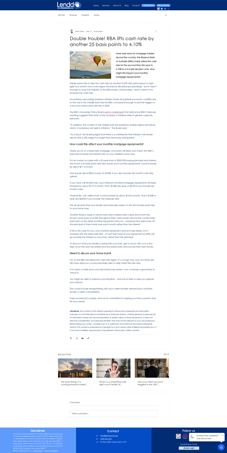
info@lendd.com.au (109, 435)
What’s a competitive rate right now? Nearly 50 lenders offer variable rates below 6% (113, 383)
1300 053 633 (106, 438)
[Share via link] (88, 338)
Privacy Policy (38, 451)
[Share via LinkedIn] (82, 338)
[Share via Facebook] (71, 338)
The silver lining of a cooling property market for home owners (75, 383)
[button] (166, 15)
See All (166, 354)
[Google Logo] (158, 8)
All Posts (61, 15)
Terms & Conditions (51, 451)
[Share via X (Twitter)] (77, 338)
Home (96, 15)
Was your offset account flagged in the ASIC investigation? (150, 383)
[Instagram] (168, 8)
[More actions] (155, 31)
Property (85, 15)
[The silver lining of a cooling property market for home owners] (75, 368)
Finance (73, 15)
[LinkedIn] (162, 8)
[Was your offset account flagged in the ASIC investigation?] (152, 368)
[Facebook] (165, 8)
